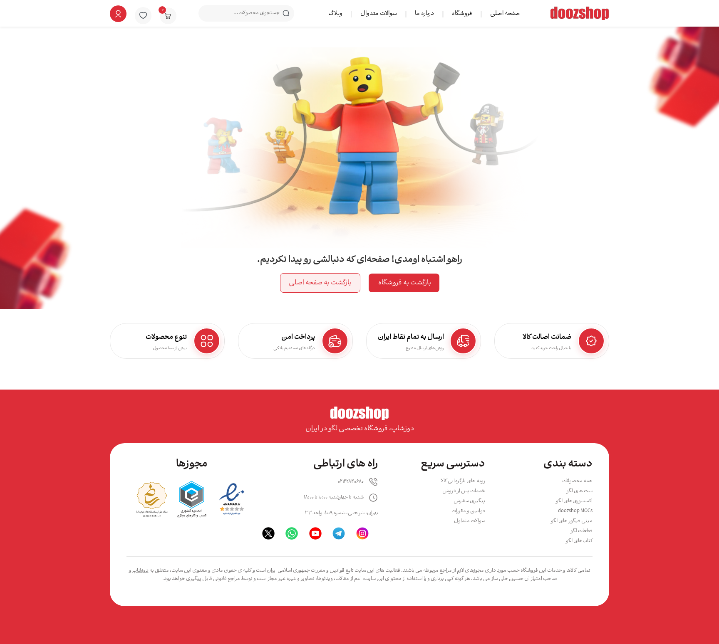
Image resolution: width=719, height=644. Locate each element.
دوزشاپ (140, 570)
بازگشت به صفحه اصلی (320, 283)
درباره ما (424, 14)
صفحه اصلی (505, 14)
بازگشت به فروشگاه (404, 283)
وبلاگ (335, 14)
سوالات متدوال (378, 14)
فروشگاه (462, 14)
